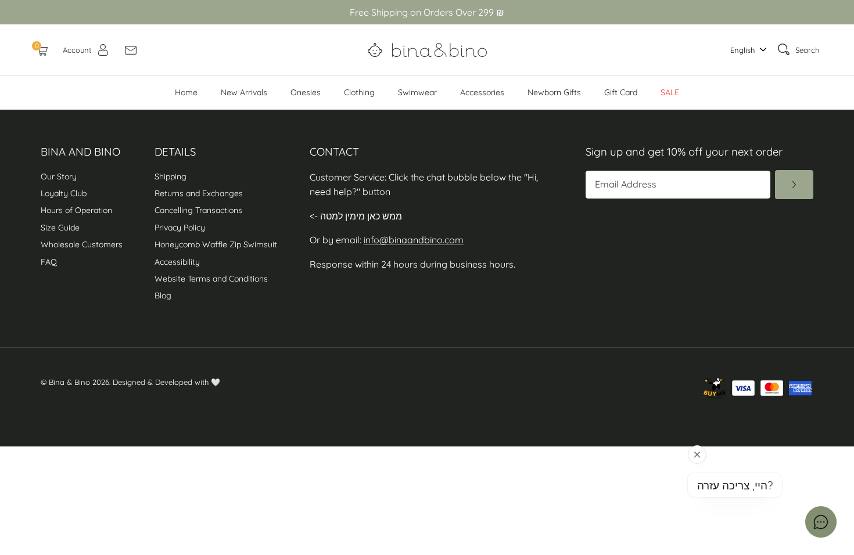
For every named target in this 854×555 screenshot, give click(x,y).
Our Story (59, 176)
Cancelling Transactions (198, 210)
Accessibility (178, 262)
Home (186, 92)
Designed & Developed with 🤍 (166, 382)
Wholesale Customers (82, 244)
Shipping (170, 176)
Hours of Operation (76, 210)
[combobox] (745, 50)
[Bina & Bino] (427, 50)
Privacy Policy (180, 227)
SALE (670, 92)
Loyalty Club (64, 193)
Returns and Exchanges (199, 193)
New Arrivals (244, 92)
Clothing (359, 92)
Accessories (482, 92)
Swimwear (417, 92)
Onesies (305, 92)
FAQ (49, 262)
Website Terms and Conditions (211, 278)
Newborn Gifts (554, 92)
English (742, 50)
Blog (163, 295)
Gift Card (620, 92)
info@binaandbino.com (414, 240)
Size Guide (60, 227)
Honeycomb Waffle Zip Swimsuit (216, 244)
